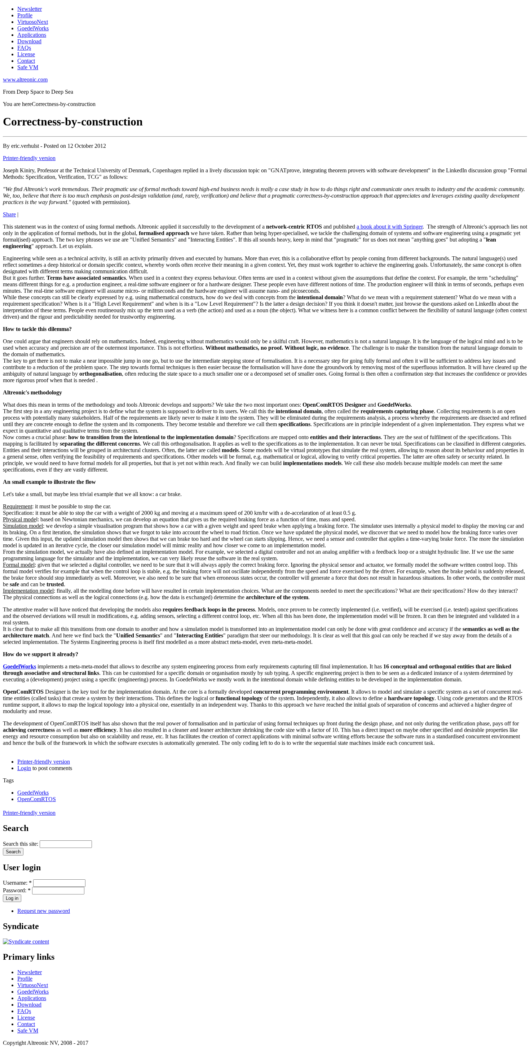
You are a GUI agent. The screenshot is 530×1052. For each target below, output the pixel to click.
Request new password (43, 911)
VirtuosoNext (32, 22)
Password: (17, 890)
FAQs (24, 48)
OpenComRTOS (36, 799)
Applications (31, 35)
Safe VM (27, 67)
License (26, 54)
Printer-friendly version (29, 158)
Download (29, 41)
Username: (17, 883)
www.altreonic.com (25, 79)
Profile (24, 15)
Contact (26, 61)
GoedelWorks (33, 28)
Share (9, 214)
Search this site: (21, 844)
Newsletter (29, 9)
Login (24, 768)
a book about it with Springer (390, 227)
